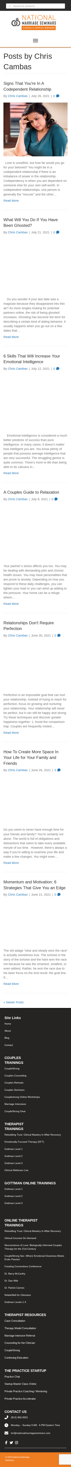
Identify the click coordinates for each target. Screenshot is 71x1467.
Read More (11, 200)
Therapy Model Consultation (20, 1328)
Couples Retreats (13, 1082)
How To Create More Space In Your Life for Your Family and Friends (30, 757)
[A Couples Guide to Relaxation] (35, 532)
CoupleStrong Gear (15, 1111)
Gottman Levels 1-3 (15, 1302)
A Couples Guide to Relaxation (31, 492)
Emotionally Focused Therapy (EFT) (24, 1141)
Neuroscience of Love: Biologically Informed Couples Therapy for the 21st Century (33, 1247)
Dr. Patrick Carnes (14, 1287)
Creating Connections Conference (23, 1266)
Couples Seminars (14, 1089)
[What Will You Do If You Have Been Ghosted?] (35, 265)
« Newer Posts (13, 1002)
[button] (6, 1442)
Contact (8, 1045)
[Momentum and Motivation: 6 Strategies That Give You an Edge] (35, 922)
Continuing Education (16, 1357)
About (7, 1030)
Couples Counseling (15, 1075)
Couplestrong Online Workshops (22, 1097)
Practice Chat (12, 1376)
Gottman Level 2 (13, 1156)
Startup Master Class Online (20, 1383)
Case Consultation (14, 1320)
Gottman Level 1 (13, 1149)
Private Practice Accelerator (20, 1398)
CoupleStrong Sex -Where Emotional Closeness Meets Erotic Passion (34, 1257)
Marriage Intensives (15, 1104)
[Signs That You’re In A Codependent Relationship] (35, 129)
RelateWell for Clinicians (17, 1295)
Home (7, 1023)
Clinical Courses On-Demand (20, 1238)
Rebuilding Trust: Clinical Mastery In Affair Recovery (32, 1134)
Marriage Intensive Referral (19, 1335)
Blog (6, 1037)
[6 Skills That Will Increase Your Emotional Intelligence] (35, 402)
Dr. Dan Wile (11, 1280)
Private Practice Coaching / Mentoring (25, 1391)
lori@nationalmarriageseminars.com (30, 1433)
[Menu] (35, 41)
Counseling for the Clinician (19, 1342)
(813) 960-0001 (19, 1417)
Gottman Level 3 (13, 1163)
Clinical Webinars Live (16, 1170)
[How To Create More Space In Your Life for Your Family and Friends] (35, 799)
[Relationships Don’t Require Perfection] (35, 665)
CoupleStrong (11, 1068)
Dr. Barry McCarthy (14, 1273)
